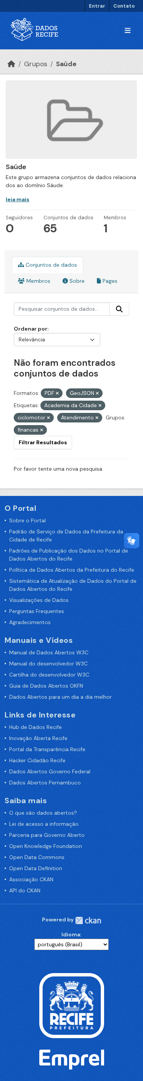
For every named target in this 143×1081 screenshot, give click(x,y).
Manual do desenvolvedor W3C (48, 663)
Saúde (66, 64)
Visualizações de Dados (39, 600)
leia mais (17, 199)
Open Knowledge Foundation (45, 846)
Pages (109, 280)
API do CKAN (24, 890)
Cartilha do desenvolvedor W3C (49, 674)
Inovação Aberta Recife (38, 738)
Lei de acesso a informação (44, 823)
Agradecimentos (30, 622)
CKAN (88, 920)
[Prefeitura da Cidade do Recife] (71, 1004)
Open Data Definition (35, 868)
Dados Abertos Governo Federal (49, 771)
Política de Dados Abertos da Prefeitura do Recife (71, 569)
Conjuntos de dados (50, 264)
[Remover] (57, 393)
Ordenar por (30, 328)
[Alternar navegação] (127, 30)
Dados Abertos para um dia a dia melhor (60, 696)
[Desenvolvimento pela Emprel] (71, 1058)
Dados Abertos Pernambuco (45, 782)
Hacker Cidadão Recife (37, 760)
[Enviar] (119, 309)
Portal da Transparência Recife (47, 749)
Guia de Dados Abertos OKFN (46, 685)
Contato (124, 6)
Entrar (97, 6)
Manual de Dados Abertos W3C (48, 652)
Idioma (70, 934)
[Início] (11, 64)
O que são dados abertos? (43, 812)
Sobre (76, 280)
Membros (37, 280)
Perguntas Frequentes (36, 611)
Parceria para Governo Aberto (47, 835)
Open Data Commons (36, 857)
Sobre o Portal (27, 520)
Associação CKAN (31, 879)
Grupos (35, 64)
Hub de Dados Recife (35, 727)
